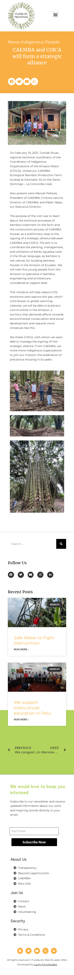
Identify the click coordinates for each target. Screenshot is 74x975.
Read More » (21, 649)
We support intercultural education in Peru (32, 708)
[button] (55, 14)
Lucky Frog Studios (45, 964)
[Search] (61, 544)
